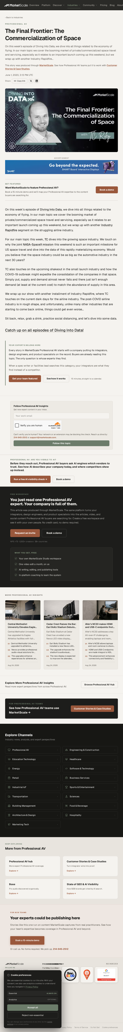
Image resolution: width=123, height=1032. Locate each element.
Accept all (32, 1007)
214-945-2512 (20, 437)
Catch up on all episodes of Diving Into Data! (44, 330)
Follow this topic (61, 443)
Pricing (103, 5)
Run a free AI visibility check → (30, 479)
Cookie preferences (110, 1027)
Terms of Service (81, 1027)
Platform (46, 5)
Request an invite (25, 532)
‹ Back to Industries (14, 17)
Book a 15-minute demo (27, 940)
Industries (72, 5)
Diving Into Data (51, 209)
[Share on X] (31, 81)
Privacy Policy (66, 1027)
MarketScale (46, 65)
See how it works (56, 378)
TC (46, 239)
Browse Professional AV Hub (99, 684)
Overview (34, 5)
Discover (57, 5)
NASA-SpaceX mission (38, 244)
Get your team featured (24, 378)
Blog (112, 5)
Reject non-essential (33, 1015)
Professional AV (16, 24)
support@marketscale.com (43, 437)
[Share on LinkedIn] (36, 81)
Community (89, 5)
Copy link (21, 81)
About (56, 968)
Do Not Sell (95, 1027)
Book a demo (107, 189)
